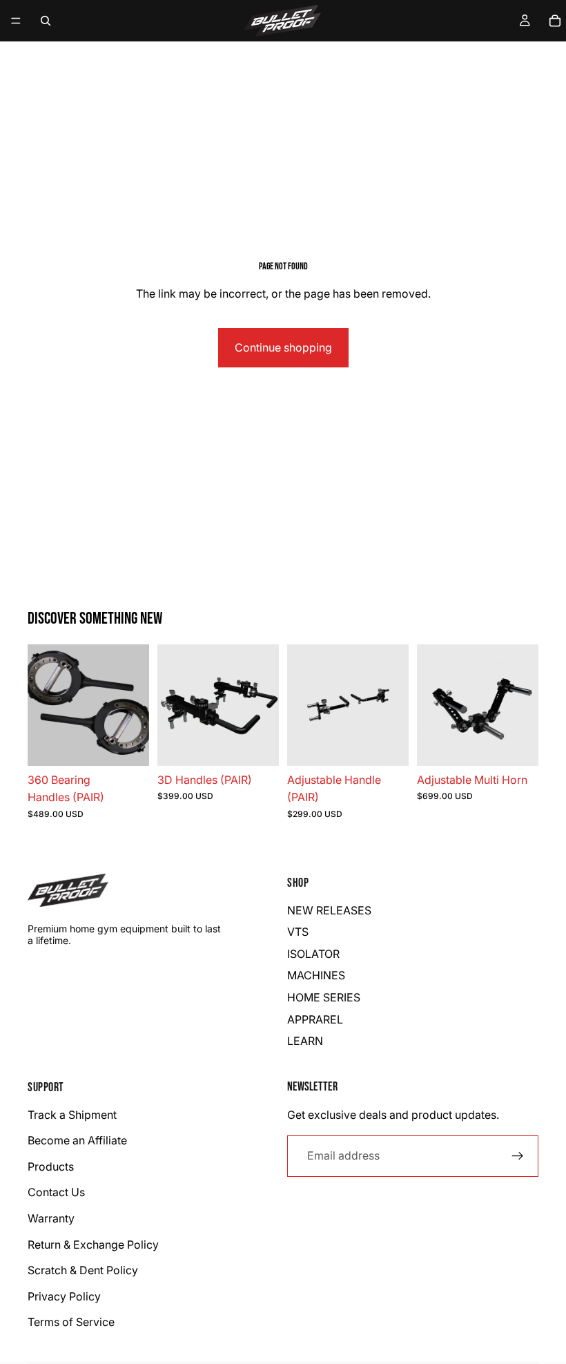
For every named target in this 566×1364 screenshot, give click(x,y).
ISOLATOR (313, 954)
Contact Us (56, 1192)
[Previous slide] (432, 705)
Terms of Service (71, 1322)
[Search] (45, 21)
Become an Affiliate (77, 1140)
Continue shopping (283, 347)
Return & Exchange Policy (93, 1244)
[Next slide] (523, 705)
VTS (298, 932)
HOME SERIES (323, 997)
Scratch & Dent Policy (83, 1270)
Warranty (51, 1218)
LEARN (305, 1041)
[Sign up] (517, 1155)
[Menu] (16, 21)
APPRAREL (315, 1019)
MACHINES (316, 975)
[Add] (127, 744)
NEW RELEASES (329, 910)
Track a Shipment (72, 1115)
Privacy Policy (64, 1296)
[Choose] (517, 744)
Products (51, 1166)
